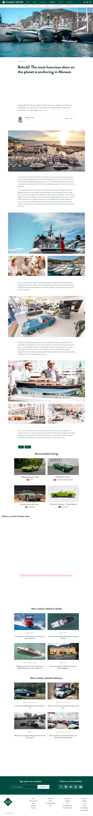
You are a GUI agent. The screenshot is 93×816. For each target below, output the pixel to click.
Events (47, 6)
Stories (52, 2)
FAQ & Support (84, 810)
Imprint (84, 801)
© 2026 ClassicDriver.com (9, 813)
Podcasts (70, 2)
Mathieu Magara (29, 117)
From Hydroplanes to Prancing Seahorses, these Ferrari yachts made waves (30, 637)
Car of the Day (33, 801)
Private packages (67, 808)
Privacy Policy (84, 808)
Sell (67, 803)
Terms (84, 805)
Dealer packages (67, 805)
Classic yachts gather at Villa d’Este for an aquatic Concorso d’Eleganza (63, 667)
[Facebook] (60, 787)
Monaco (28, 447)
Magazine (20, 61)
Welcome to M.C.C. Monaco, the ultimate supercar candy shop (63, 707)
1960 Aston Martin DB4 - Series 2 (29, 504)
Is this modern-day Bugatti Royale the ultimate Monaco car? (30, 707)
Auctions (43, 2)
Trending (33, 808)
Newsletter (69, 6)
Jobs (84, 803)
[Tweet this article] (71, 118)
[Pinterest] (75, 787)
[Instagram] (65, 787)
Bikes (34, 2)
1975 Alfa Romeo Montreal (63, 477)
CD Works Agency (50, 803)
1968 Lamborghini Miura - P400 (30, 477)
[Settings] (87, 2)
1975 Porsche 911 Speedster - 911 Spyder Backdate (63, 504)
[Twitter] (70, 787)
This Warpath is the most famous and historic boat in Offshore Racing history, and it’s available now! (30, 667)
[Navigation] (90, 2)
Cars (27, 2)
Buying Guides (36, 6)
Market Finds (57, 6)
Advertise (67, 801)
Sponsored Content (32, 663)
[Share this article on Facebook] (68, 118)
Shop (50, 805)
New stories (23, 6)
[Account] (84, 2)
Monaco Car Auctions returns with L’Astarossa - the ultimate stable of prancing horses (63, 737)
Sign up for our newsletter (31, 781)
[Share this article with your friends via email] (66, 118)
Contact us (67, 798)
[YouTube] (80, 787)
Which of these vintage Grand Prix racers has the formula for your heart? (29, 737)
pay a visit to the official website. (56, 438)
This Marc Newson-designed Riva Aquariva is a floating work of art (63, 637)
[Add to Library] (73, 118)
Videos (60, 2)
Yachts (24, 61)
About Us (84, 798)
